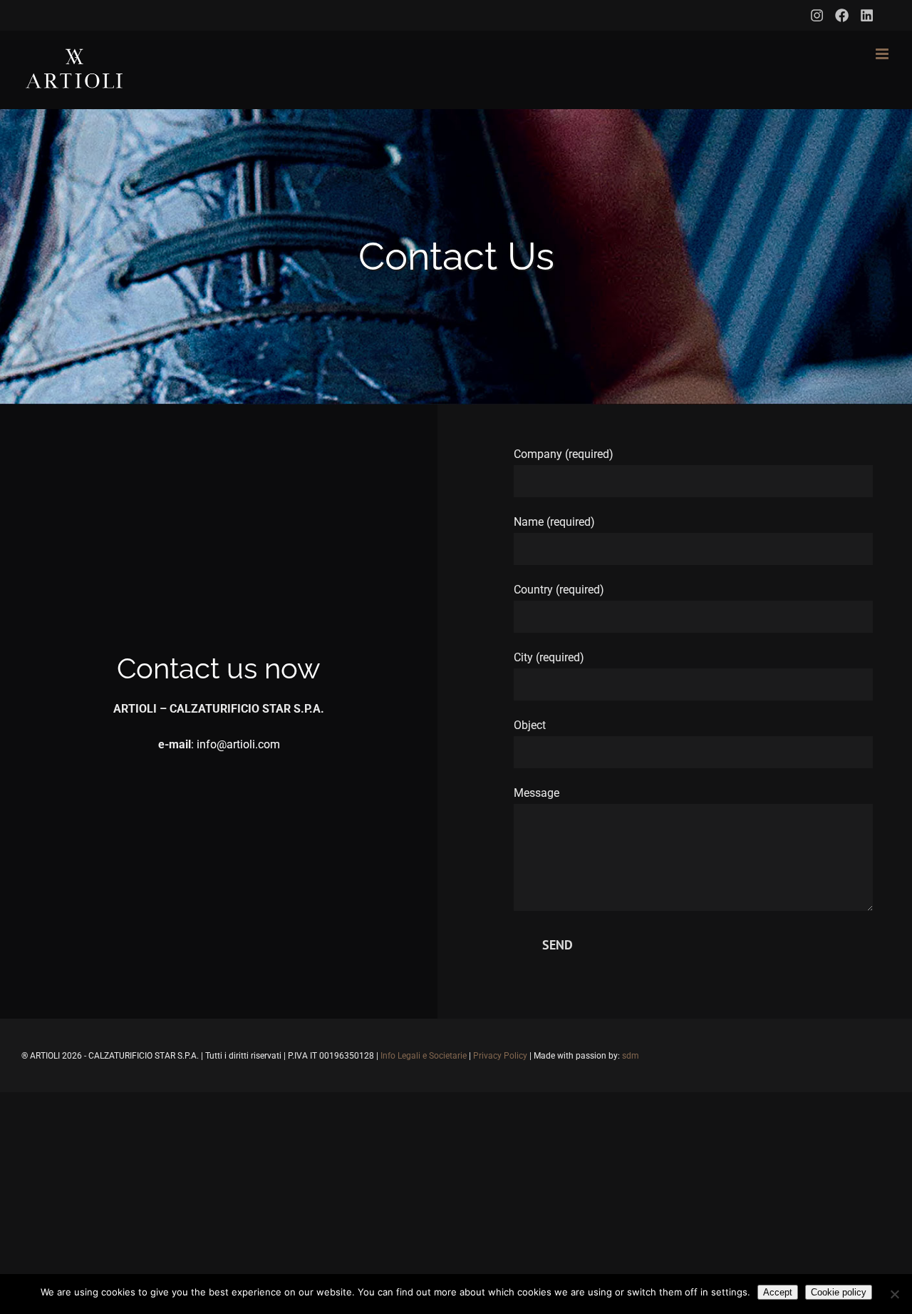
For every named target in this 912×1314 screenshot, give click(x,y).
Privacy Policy (500, 1056)
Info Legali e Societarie (423, 1056)
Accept (777, 1292)
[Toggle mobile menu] (883, 53)
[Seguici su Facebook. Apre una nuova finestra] (841, 15)
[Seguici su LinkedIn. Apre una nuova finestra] (866, 15)
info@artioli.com (238, 744)
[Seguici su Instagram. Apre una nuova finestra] (816, 15)
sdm (630, 1056)
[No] (894, 1294)
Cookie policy (838, 1292)
